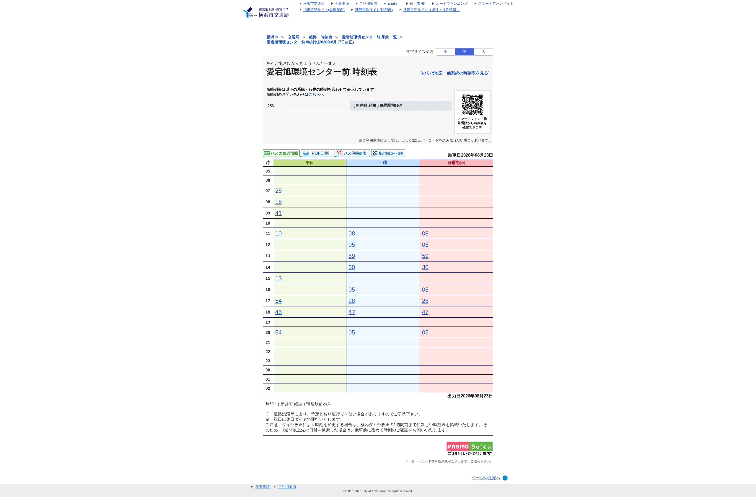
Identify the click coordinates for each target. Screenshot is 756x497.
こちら (314, 94)
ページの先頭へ (486, 477)
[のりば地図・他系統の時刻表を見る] (455, 73)
